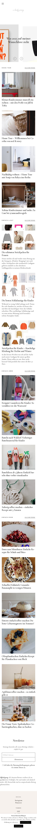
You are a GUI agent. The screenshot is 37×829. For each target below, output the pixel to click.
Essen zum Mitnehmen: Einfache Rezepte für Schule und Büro (18, 551)
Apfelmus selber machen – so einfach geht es (18, 693)
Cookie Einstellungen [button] (25, 822)
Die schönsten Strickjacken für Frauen (15, 254)
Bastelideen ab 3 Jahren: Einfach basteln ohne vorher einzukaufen (18, 474)
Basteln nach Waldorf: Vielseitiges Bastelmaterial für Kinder (17, 439)
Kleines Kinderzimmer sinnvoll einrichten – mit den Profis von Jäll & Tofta (18, 102)
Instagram (18, 800)
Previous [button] (14, 58)
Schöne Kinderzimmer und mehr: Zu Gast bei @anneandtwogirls (18, 212)
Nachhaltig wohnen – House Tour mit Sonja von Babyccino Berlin (17, 176)
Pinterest (18, 803)
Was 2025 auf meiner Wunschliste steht (18, 40)
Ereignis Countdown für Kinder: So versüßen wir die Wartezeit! (18, 404)
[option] (18, 40)
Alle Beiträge (30, 68)
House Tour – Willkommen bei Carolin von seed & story (18, 140)
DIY (18, 811)
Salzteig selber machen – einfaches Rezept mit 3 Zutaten (17, 509)
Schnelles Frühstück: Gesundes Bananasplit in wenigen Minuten (16, 586)
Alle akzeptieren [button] (18, 826)
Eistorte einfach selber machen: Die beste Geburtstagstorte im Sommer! (18, 622)
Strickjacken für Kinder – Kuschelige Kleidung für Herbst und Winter (18, 350)
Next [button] (21, 58)
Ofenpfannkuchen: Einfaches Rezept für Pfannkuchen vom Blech (18, 658)
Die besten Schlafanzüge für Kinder (18, 300)
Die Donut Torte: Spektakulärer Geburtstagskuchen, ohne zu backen (18, 725)
